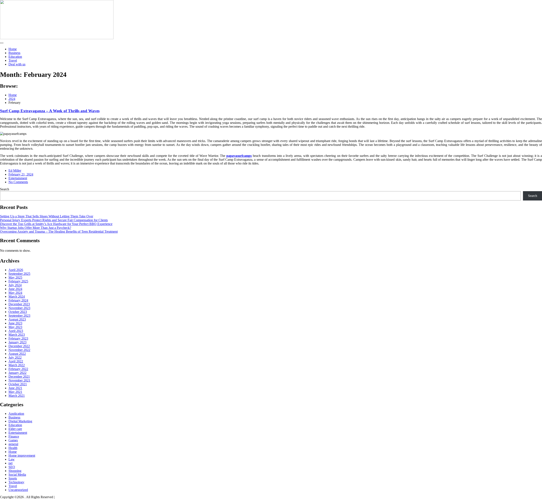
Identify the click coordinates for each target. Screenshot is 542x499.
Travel (12, 60)
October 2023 (17, 312)
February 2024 (18, 300)
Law (11, 459)
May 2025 (15, 277)
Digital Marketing (20, 421)
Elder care (15, 429)
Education (15, 56)
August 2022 (17, 353)
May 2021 (15, 392)
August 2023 (17, 319)
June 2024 (15, 289)
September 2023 (19, 315)
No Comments (18, 182)
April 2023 (15, 331)
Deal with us (16, 64)
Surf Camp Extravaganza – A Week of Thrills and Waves (50, 111)
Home (12, 49)
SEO (11, 467)
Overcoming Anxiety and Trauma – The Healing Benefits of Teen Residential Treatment (59, 231)
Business (14, 53)
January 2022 (17, 373)
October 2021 (17, 384)
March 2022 (16, 365)
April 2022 (15, 361)
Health (12, 448)
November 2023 (19, 308)
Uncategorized (18, 490)
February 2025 (18, 281)
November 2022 (19, 350)
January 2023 (17, 342)
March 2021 (16, 395)
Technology (16, 482)
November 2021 (19, 380)
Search (4, 189)
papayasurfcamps (239, 156)
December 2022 (19, 346)
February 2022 (18, 369)
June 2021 (15, 388)
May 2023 (15, 327)
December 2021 (19, 376)
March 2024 (16, 296)
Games (13, 440)
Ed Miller (14, 170)
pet (10, 463)
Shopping (14, 471)
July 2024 (15, 285)
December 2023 (19, 304)
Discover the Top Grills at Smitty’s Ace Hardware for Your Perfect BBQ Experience (56, 224)
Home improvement (21, 455)
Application (16, 413)
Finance (13, 436)
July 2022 (15, 357)
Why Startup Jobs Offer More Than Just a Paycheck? (35, 227)
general (13, 444)
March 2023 (16, 334)
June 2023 (15, 323)
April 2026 (15, 270)
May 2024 (15, 292)
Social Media (17, 474)
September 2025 (19, 273)
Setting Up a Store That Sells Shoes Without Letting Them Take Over (46, 216)
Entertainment (17, 178)
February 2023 (18, 338)
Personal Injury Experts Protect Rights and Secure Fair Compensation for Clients (54, 220)
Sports (12, 478)
